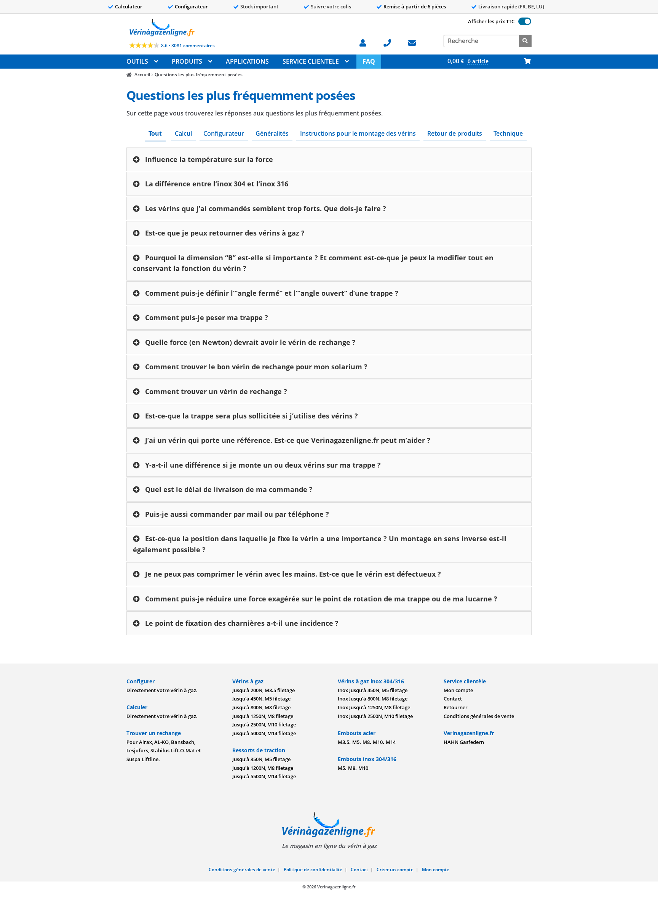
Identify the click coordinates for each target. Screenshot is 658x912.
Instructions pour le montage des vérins (358, 133)
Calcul (183, 133)
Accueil (142, 74)
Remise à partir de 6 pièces (414, 6)
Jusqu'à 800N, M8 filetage (261, 707)
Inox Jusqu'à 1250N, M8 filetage (374, 707)
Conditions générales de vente (479, 716)
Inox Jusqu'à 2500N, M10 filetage (375, 716)
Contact (453, 698)
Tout (155, 133)
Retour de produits (454, 133)
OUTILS (137, 61)
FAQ (369, 61)
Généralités (272, 133)
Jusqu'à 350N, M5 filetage (261, 759)
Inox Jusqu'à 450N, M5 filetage (372, 690)
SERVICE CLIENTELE (311, 61)
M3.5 (343, 742)
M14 (391, 742)
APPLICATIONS (247, 61)
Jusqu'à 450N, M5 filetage (261, 698)
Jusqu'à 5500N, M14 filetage (264, 776)
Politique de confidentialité (313, 869)
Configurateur (191, 6)
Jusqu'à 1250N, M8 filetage (262, 716)
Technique (508, 133)
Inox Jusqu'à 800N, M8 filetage (372, 698)
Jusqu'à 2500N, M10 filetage (264, 724)
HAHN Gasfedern (464, 742)
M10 (378, 742)
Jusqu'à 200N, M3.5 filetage (263, 690)
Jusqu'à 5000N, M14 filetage (264, 733)
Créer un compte (395, 869)
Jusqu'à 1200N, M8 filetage (262, 768)
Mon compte (458, 690)
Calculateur (128, 6)
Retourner (456, 707)
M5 (355, 742)
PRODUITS (187, 61)
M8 (366, 742)
